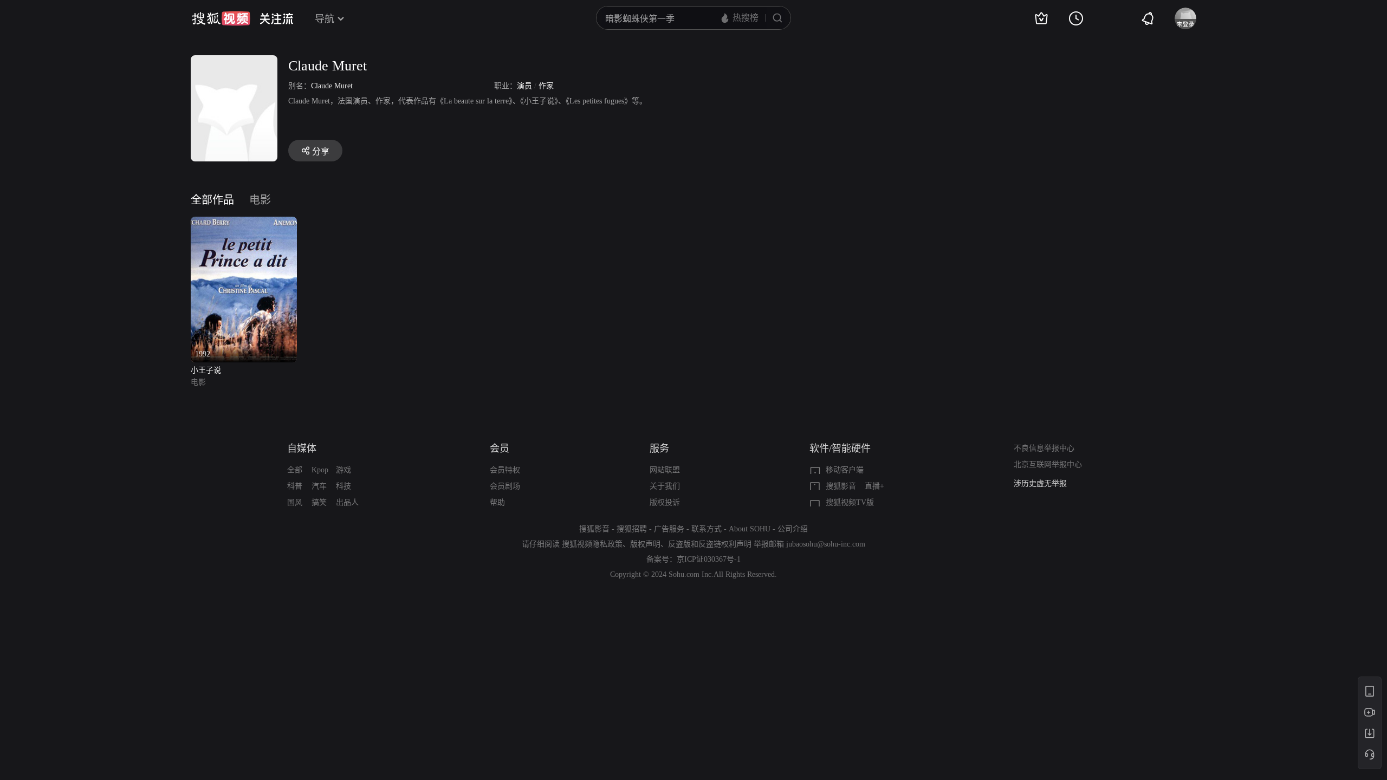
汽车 (319, 486)
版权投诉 (665, 502)
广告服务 (669, 529)
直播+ (874, 486)
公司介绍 (792, 529)
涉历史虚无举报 (1040, 483)
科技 (343, 486)
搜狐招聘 (632, 529)
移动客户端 (845, 470)
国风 (294, 502)
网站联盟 (665, 470)
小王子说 (206, 370)
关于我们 (665, 486)
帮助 (497, 502)
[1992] (244, 222)
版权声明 (645, 544)
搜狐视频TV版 (850, 502)
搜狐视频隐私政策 (592, 544)
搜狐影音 (841, 486)
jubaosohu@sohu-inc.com (825, 544)
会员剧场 (505, 486)
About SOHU (749, 529)
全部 (294, 470)
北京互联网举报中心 (1048, 464)
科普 (294, 486)
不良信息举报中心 (1044, 448)
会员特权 (505, 470)
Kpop (320, 470)
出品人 (347, 502)
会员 (499, 448)
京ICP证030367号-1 (709, 559)
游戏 (343, 470)
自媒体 (301, 448)
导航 (324, 19)
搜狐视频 (221, 18)
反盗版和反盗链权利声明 (709, 544)
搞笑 (319, 502)
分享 (320, 151)
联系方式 (706, 529)
